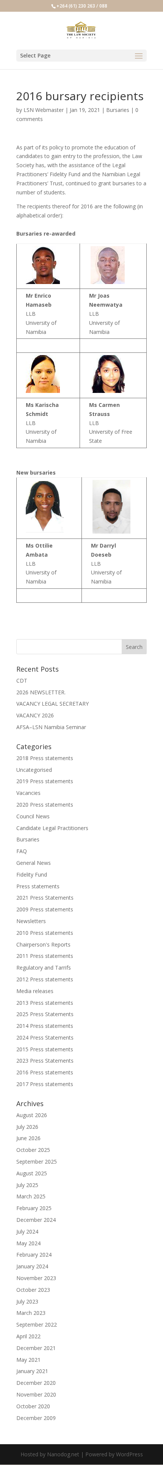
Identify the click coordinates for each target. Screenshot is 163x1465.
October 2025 (33, 1149)
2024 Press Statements (45, 1037)
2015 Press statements (44, 1049)
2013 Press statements (44, 1002)
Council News (33, 816)
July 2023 (27, 1301)
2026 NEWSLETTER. (41, 692)
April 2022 (28, 1336)
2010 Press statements (44, 932)
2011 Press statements (44, 955)
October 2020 (33, 1406)
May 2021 (28, 1359)
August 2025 (31, 1173)
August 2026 (31, 1115)
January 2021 (32, 1371)
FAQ (21, 851)
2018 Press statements (44, 758)
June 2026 (28, 1138)
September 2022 (36, 1324)
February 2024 (34, 1254)
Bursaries (117, 109)
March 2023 (30, 1312)
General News (33, 862)
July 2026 (27, 1126)
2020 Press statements (44, 804)
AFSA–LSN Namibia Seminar (51, 727)
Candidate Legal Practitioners (52, 828)
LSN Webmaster (44, 109)
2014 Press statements (44, 1025)
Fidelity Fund (31, 874)
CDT (21, 680)
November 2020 (36, 1394)
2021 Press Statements (45, 897)
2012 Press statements (44, 979)
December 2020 (36, 1382)
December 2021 (36, 1348)
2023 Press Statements (45, 1060)
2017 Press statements (44, 1084)
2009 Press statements (44, 909)
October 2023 (33, 1289)
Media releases (34, 991)
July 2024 (27, 1231)
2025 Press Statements (45, 1014)
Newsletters (31, 921)
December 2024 (36, 1219)
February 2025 (34, 1208)
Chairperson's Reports (43, 944)
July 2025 (27, 1185)
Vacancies (28, 792)
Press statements (38, 886)
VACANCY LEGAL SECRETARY (52, 703)
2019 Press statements (44, 781)
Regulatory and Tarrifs (43, 967)
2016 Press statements (44, 1072)
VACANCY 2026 (35, 715)
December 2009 (36, 1418)
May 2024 (28, 1243)
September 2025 (36, 1161)
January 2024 (32, 1266)
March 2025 (30, 1196)
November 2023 (36, 1278)
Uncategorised (34, 769)
